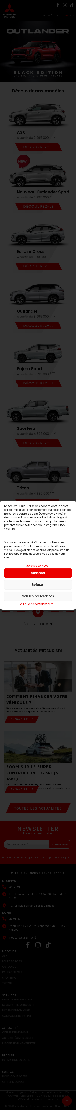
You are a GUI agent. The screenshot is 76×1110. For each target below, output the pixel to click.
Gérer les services (37, 565)
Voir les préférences (38, 596)
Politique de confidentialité (36, 604)
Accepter (38, 573)
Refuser (38, 584)
